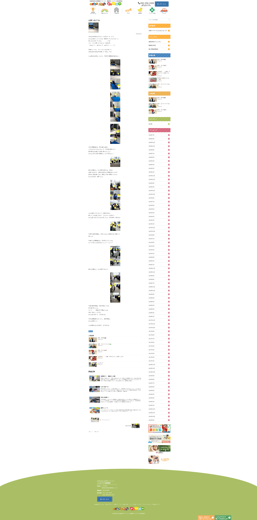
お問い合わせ (162, 4)
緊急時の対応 (152, 45)
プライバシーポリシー (147, 504)
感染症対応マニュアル (155, 41)
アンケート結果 (133, 504)
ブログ (120, 504)
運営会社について (156, 504)
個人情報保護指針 (153, 49)
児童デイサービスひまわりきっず (158, 30)
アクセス (139, 504)
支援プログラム (109, 504)
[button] (169, 20)
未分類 (91, 331)
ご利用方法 (115, 504)
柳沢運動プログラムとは (99, 504)
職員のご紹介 (125, 504)
